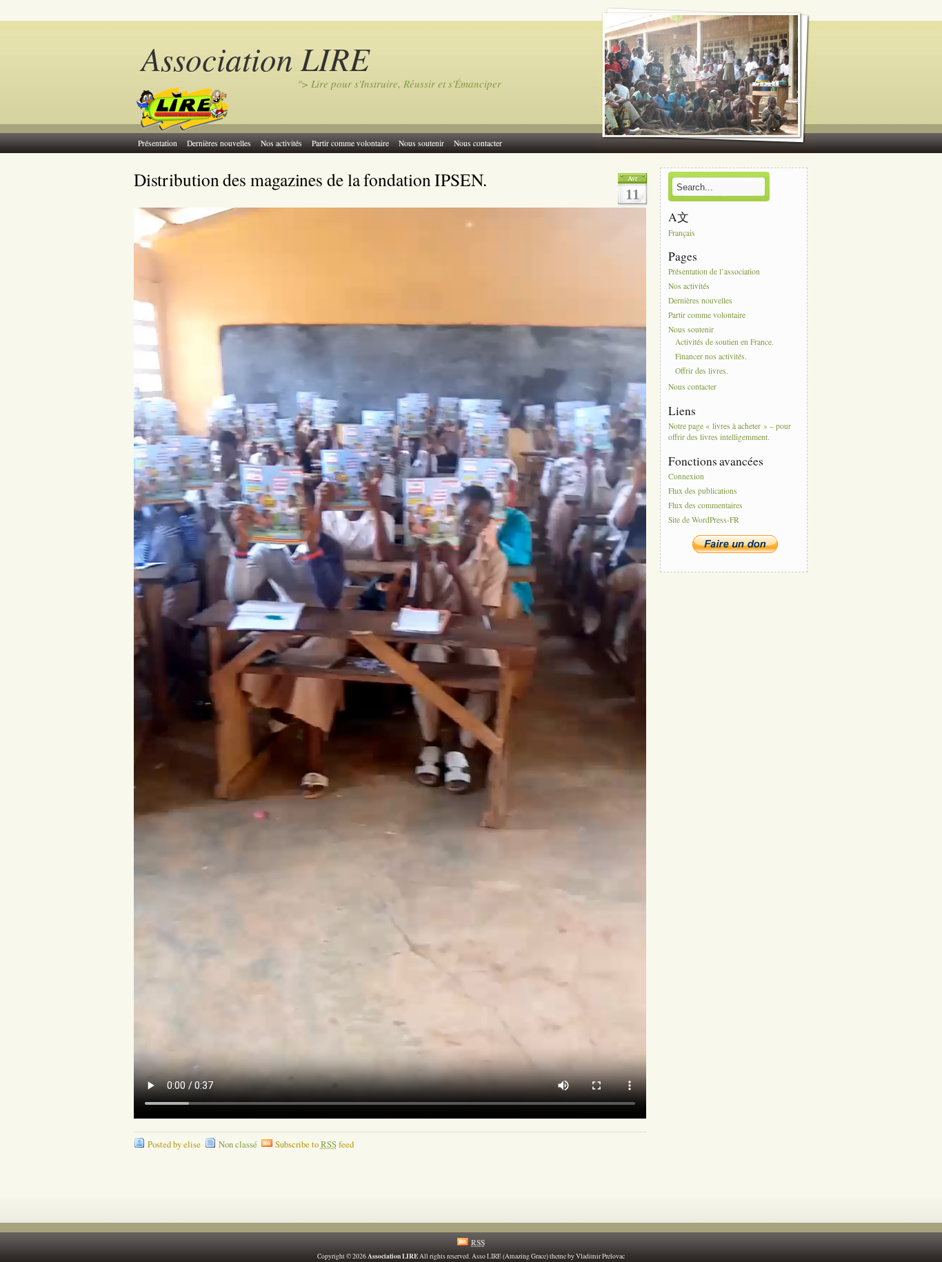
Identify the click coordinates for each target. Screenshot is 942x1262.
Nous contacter (478, 143)
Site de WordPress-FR (703, 519)
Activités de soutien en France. (724, 342)
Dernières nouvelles (219, 143)
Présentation (157, 143)
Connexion (686, 476)
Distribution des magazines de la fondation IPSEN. (310, 179)
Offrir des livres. (701, 370)
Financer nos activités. (711, 357)
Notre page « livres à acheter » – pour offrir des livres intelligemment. (729, 431)
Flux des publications (702, 490)
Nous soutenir (421, 143)
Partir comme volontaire (350, 143)
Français (681, 233)
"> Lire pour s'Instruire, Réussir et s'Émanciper (399, 83)
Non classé (238, 1144)
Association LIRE (255, 58)
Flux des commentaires (705, 505)
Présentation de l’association (714, 272)
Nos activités (281, 143)
